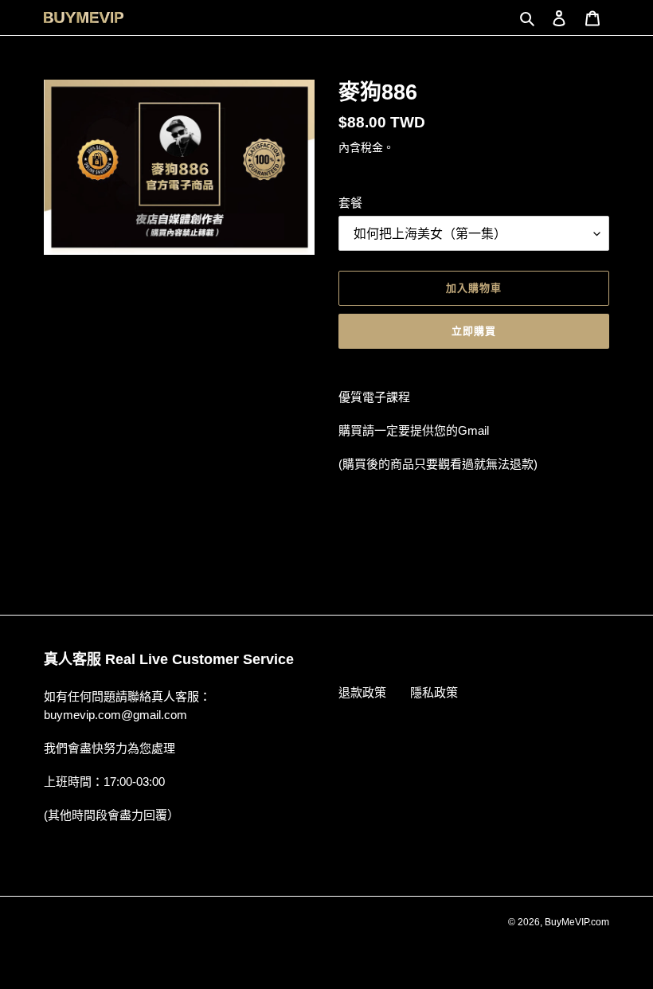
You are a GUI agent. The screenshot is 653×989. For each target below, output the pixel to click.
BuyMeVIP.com (577, 922)
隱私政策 (434, 692)
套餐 (350, 202)
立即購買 (474, 331)
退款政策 (362, 692)
